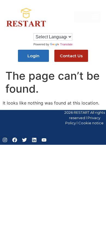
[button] (87, 16)
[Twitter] (24, 140)
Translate (66, 44)
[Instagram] (5, 140)
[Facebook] (15, 140)
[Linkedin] (34, 140)
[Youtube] (44, 140)
